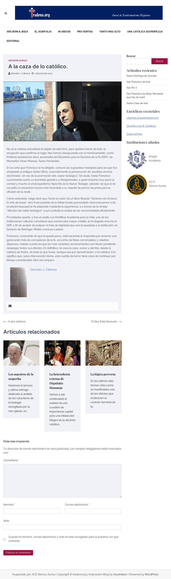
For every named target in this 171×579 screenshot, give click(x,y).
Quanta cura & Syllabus (141, 126)
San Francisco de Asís (138, 81)
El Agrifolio (43, 31)
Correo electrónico (77, 504)
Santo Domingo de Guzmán (142, 75)
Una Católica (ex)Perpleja (145, 31)
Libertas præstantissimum (143, 117)
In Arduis (64, 31)
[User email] (10, 306)
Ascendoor (120, 574)
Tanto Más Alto (109, 31)
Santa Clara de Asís (137, 103)
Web (6, 520)
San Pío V (132, 87)
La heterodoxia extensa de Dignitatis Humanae (59, 381)
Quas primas (134, 134)
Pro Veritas (85, 31)
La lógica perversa (103, 374)
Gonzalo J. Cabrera (20, 73)
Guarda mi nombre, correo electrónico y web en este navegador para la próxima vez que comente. (64, 539)
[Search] (5, 13)
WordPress (151, 574)
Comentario (11, 460)
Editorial (13, 41)
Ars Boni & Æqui (17, 31)
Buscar (131, 56)
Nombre (9, 504)
